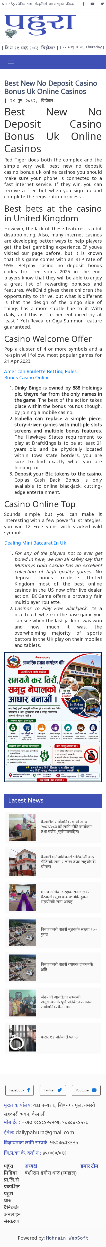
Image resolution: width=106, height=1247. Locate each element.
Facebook (17, 1090)
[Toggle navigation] (11, 62)
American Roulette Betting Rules (40, 371)
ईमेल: (9, 1132)
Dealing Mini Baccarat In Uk (35, 543)
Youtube (83, 1090)
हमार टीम (89, 1165)
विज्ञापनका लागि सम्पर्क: (26, 1142)
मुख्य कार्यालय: (18, 1104)
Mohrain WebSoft (67, 1238)
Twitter (50, 1090)
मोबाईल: (12, 1122)
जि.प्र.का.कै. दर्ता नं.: (22, 1152)
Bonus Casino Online (27, 377)
